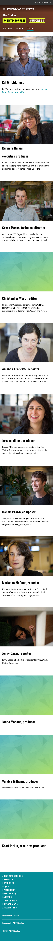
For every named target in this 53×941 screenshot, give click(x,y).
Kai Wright (9, 82)
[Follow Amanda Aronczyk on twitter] (3, 386)
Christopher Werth (14, 298)
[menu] (4, 9)
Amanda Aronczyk (14, 368)
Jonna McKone (11, 721)
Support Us (37, 20)
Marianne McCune (14, 582)
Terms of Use (8, 900)
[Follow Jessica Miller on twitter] (3, 458)
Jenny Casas (10, 653)
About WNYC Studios (11, 875)
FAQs (4, 886)
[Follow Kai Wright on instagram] (3, 97)
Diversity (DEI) (9, 893)
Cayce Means (11, 227)
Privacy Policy (9, 904)
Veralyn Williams (13, 781)
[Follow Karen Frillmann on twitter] (3, 173)
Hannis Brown (11, 511)
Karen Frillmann (12, 147)
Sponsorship (8, 889)
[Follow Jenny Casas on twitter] (3, 668)
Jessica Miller (11, 440)
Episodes (7, 28)
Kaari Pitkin (10, 845)
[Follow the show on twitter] (32, 914)
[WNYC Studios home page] (24, 9)
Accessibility (8, 907)
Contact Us (7, 879)
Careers (6, 896)
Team (30, 28)
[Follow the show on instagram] (40, 914)
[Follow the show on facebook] (24, 914)
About (19, 28)
